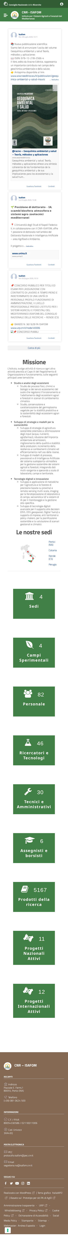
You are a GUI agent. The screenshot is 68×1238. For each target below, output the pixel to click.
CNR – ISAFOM (25, 1065)
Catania (53, 550)
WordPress (25, 1193)
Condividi (51, 186)
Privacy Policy (36, 1210)
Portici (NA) (52, 543)
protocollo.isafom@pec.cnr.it (18, 1155)
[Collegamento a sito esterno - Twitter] (11, 1183)
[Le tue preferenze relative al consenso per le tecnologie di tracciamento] (8, 1230)
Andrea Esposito (26, 1225)
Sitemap (42, 1220)
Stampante (27, 1220)
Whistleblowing (13, 1210)
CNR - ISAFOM (42, 15)
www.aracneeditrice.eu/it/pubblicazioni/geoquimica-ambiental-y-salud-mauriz (35, 77)
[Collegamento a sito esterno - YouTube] (17, 1183)
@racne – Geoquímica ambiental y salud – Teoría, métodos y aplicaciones (34, 152)
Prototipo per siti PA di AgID (37, 1198)
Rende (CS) (52, 557)
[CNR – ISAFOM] (15, 15)
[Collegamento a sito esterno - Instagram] (23, 1183)
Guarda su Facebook (34, 186)
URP (41, 1205)
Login (42, 1225)
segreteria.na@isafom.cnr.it (18, 1165)
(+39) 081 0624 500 (14, 1100)
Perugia (52, 564)
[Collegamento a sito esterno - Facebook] (6, 1183)
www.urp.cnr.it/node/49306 (25, 328)
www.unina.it (19, 253)
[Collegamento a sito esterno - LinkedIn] (28, 1183)
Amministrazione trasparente (19, 1205)
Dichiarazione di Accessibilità (33, 1215)
